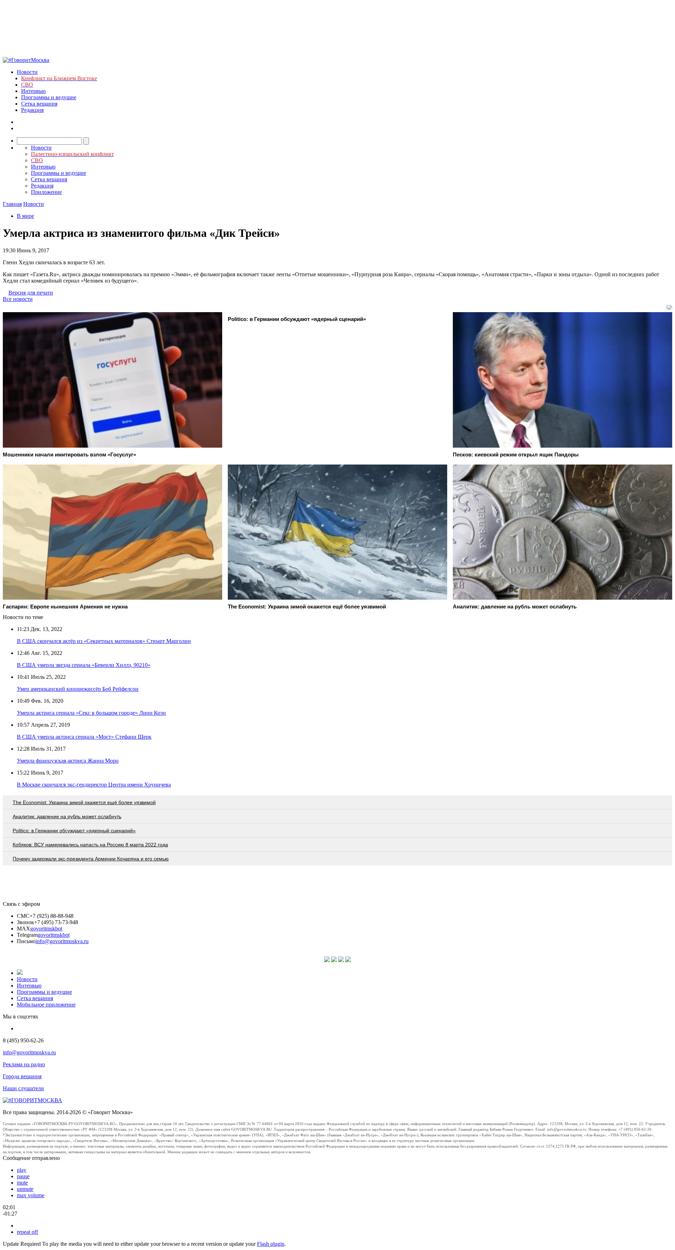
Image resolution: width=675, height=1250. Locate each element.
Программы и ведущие (48, 97)
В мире (25, 216)
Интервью (33, 91)
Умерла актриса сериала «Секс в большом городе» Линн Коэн (91, 713)
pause (23, 1176)
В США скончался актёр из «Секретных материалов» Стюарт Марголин (104, 641)
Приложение (46, 192)
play (21, 1170)
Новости (27, 72)
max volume (30, 1195)
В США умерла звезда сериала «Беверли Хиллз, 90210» (83, 665)
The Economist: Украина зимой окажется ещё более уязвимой (84, 802)
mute (22, 1183)
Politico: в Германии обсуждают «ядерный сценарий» (74, 830)
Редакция (32, 110)
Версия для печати (30, 293)
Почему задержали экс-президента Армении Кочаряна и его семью (91, 858)
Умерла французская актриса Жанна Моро (67, 761)
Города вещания (22, 1076)
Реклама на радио (24, 1064)
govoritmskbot (46, 929)
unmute (25, 1189)
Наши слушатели (23, 1088)
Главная (12, 204)
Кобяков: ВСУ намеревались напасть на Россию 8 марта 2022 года (90, 844)
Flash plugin (270, 1244)
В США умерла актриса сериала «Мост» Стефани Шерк (84, 737)
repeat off (27, 1232)
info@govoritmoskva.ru (62, 941)
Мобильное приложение (46, 1005)
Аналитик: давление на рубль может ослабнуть (67, 816)
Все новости (18, 299)
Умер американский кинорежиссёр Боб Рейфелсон (78, 689)
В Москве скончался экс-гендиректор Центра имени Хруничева (94, 785)
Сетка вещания (39, 104)
